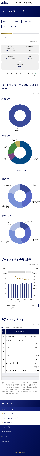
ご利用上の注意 (6, 427)
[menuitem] (28, 272)
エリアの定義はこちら (20, 170)
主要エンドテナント (9, 26)
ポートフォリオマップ (11, 418)
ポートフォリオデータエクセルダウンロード (20, 73)
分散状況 (16, 22)
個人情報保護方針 (6, 431)
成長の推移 (28, 22)
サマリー (5, 22)
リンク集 (4, 436)
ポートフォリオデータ (11, 409)
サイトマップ (5, 446)
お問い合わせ (5, 441)
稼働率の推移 (8, 422)
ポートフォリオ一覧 (10, 413)
